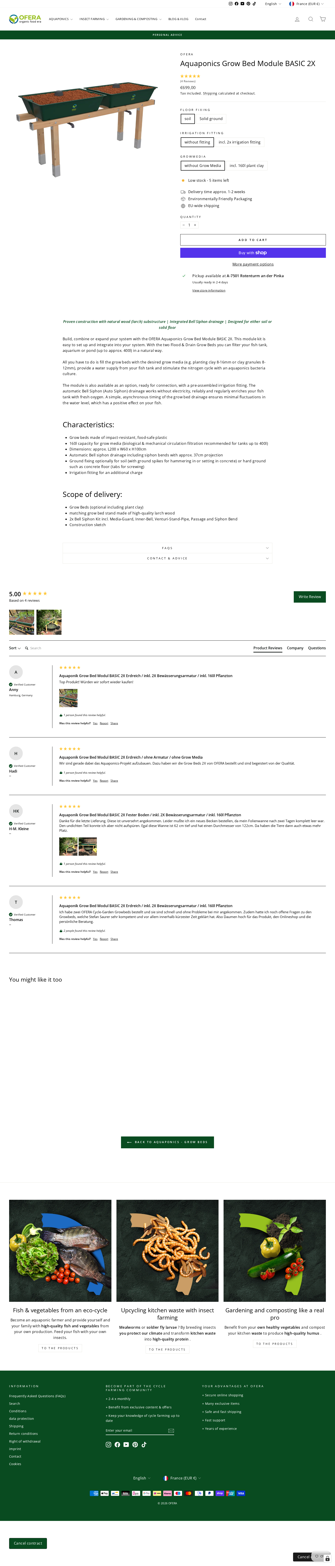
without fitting (197, 142)
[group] (33, 594)
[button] (253, 79)
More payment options (253, 264)
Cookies (15, 1464)
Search (14, 1403)
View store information (208, 290)
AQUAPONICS (59, 19)
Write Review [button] (310, 596)
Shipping (210, 93)
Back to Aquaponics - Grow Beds (170, 1142)
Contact (200, 19)
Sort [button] (13, 647)
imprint (15, 1449)
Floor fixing (195, 110)
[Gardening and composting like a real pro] (275, 1251)
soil (188, 118)
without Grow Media (203, 165)
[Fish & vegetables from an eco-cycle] (60, 1251)
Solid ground (211, 118)
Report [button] (104, 723)
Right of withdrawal (25, 1441)
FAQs (167, 548)
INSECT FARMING (92, 19)
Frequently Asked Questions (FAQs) (37, 1396)
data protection (21, 1418)
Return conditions (23, 1433)
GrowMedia (193, 156)
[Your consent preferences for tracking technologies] (327, 1558)
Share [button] (114, 723)
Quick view (46, 1065)
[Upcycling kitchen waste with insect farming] (167, 1251)
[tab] (267, 648)
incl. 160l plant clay (247, 165)
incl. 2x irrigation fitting (240, 142)
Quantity (190, 217)
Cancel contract (28, 1543)
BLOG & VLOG (178, 19)
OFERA (187, 54)
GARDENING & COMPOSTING (137, 19)
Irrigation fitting (202, 133)
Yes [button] (95, 723)
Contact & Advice (167, 558)
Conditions (17, 1411)
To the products (60, 1348)
